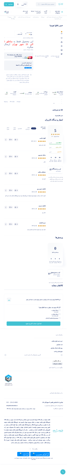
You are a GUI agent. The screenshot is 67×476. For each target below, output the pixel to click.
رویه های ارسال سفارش (57, 348)
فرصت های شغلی (25, 12)
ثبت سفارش (60, 344)
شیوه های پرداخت (58, 351)
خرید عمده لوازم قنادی (57, 341)
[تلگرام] (62, 396)
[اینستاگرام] (33, 396)
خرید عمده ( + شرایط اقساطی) (35, 12)
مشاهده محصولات (57, 363)
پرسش (9, 17)
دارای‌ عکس (14, 128)
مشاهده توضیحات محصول (28, 49)
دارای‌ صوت (8, 128)
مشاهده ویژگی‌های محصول (28, 37)
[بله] (5, 396)
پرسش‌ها (6, 101)
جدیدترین (34, 128)
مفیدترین (20, 128)
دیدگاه (13, 18)
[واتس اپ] (47, 396)
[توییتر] (19, 396)
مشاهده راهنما (28, 67)
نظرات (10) (12, 101)
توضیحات (18, 101)
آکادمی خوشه (45, 12)
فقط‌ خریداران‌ (27, 128)
